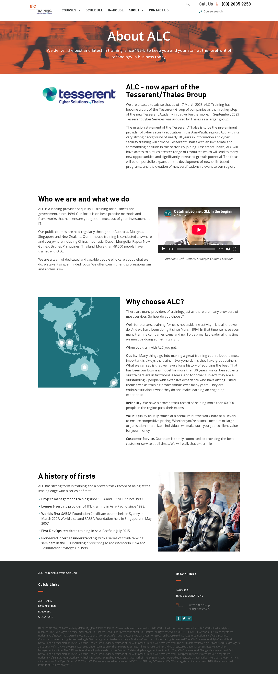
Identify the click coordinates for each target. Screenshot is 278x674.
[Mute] (228, 249)
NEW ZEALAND (47, 606)
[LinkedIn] (189, 620)
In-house (116, 10)
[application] (199, 230)
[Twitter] (184, 620)
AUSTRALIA (45, 601)
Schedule (94, 10)
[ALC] (180, 606)
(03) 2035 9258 (236, 3)
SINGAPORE (45, 617)
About (134, 10)
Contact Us (159, 10)
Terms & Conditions (189, 595)
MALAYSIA (44, 611)
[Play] (163, 249)
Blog (187, 4)
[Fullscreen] (234, 249)
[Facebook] (179, 620)
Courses (69, 10)
